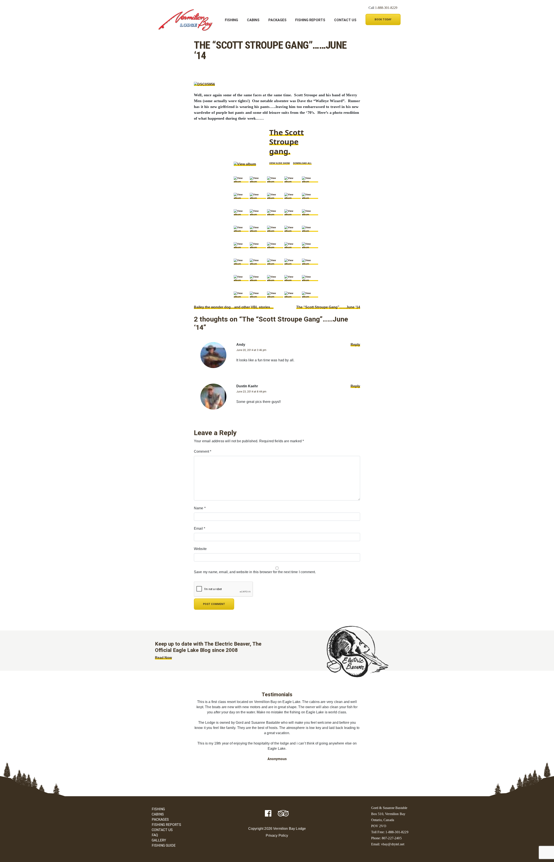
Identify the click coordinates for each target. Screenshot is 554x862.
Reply (355, 344)
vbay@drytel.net (392, 844)
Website (200, 549)
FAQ (155, 835)
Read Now (163, 657)
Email (199, 528)
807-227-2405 (392, 838)
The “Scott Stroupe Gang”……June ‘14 (328, 307)
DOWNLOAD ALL (302, 163)
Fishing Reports (310, 20)
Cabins (253, 20)
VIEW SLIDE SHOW (279, 163)
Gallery (159, 840)
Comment (202, 451)
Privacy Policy (277, 835)
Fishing (231, 20)
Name (200, 508)
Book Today (383, 19)
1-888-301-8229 (386, 8)
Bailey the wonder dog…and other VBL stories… (234, 307)
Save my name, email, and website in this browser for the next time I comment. (255, 572)
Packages (277, 20)
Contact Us (345, 20)
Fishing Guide (164, 845)
